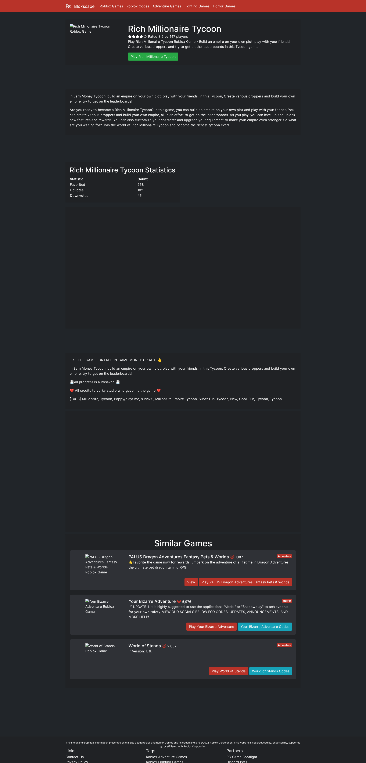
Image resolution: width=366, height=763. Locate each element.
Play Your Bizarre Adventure (211, 626)
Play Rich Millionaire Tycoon (153, 56)
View (191, 582)
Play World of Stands (228, 671)
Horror (287, 600)
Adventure (284, 556)
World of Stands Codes (270, 671)
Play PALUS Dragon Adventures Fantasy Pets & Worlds (245, 582)
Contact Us (74, 757)
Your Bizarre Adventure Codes (265, 626)
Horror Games (224, 6)
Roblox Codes (137, 6)
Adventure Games (166, 6)
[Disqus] (183, 473)
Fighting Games (196, 6)
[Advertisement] (183, 76)
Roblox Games (111, 6)
